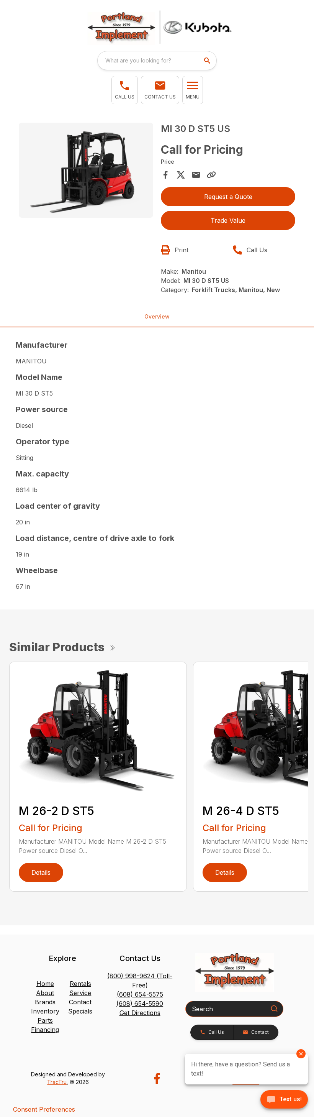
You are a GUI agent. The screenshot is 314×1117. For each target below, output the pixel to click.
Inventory (45, 1011)
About (45, 993)
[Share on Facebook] (165, 174)
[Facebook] (157, 1078)
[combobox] (157, 60)
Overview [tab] (157, 316)
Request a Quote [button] (228, 196)
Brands (45, 1002)
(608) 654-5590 (139, 1003)
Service (80, 993)
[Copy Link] (211, 174)
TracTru (57, 1082)
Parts (45, 1020)
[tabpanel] (86, 171)
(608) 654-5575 (140, 994)
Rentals (80, 983)
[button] (124, 90)
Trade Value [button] (228, 220)
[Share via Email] (196, 174)
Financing (45, 1029)
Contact (80, 1002)
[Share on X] (180, 174)
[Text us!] (284, 1100)
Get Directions (139, 1013)
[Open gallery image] (86, 170)
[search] (208, 60)
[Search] (274, 1008)
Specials (80, 1011)
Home (45, 983)
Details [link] (41, 872)
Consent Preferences (44, 1109)
